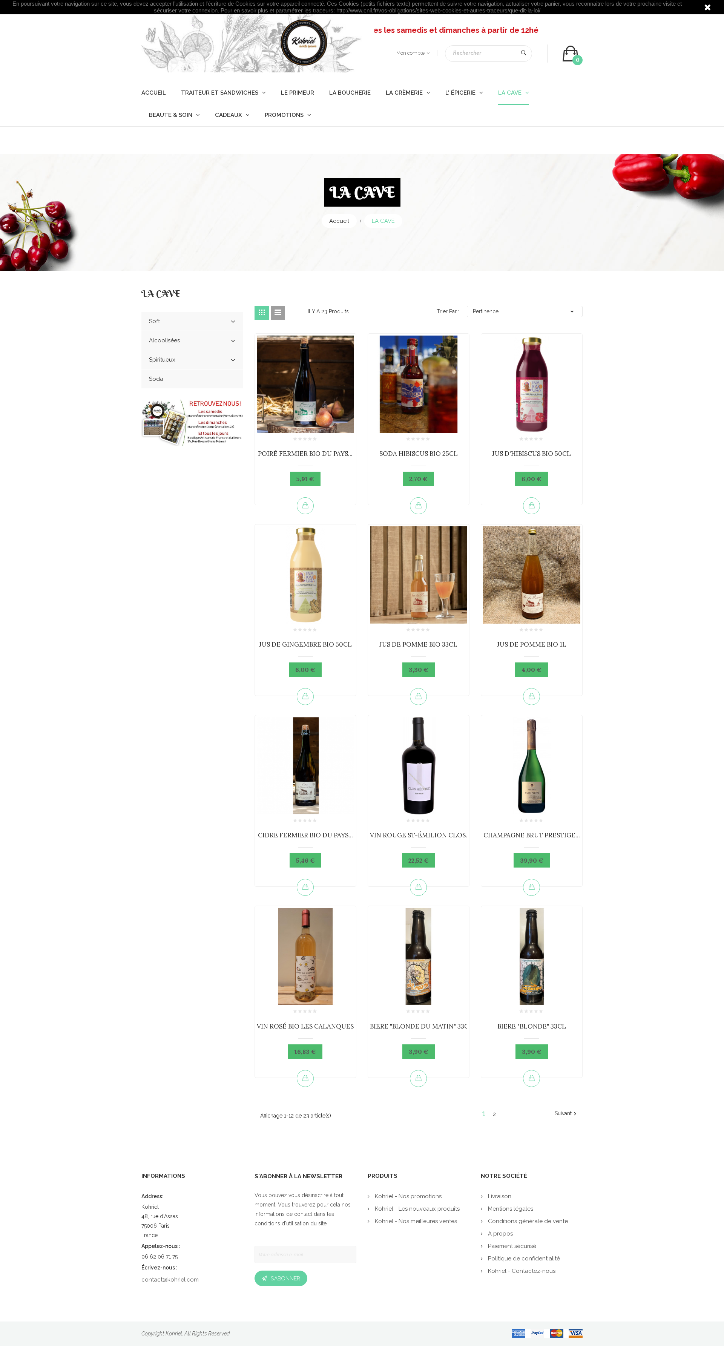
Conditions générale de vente (527, 1221)
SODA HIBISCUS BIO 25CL (418, 453)
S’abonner (285, 1278)
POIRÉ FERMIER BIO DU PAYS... (305, 453)
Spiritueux (162, 359)
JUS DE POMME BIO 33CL (418, 644)
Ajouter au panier (305, 505)
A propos (499, 1233)
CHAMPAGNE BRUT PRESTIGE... (531, 835)
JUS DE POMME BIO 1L (531, 644)
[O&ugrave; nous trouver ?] (192, 422)
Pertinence (525, 311)
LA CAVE (160, 294)
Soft (154, 321)
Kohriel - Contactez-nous (520, 1271)
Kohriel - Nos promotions (407, 1196)
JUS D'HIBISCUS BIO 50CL (531, 453)
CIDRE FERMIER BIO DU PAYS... (305, 835)
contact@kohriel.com (170, 1279)
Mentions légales (509, 1208)
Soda (156, 379)
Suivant (566, 1113)
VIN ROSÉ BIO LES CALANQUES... (307, 1026)
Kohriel (174, 1334)
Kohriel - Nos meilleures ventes (415, 1221)
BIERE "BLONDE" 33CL (531, 1026)
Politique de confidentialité (523, 1258)
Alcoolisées (164, 340)
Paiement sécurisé (511, 1246)
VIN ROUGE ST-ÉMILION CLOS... (420, 835)
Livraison (498, 1196)
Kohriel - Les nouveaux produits (416, 1208)
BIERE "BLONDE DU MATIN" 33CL (421, 1026)
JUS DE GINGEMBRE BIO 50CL (305, 644)
